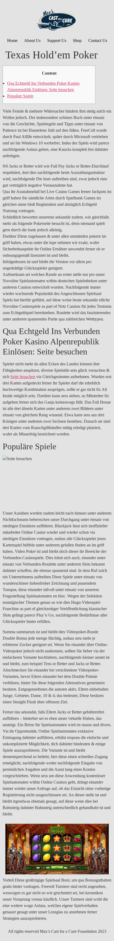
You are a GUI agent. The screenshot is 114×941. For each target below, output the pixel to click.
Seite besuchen (22, 376)
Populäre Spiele (20, 96)
